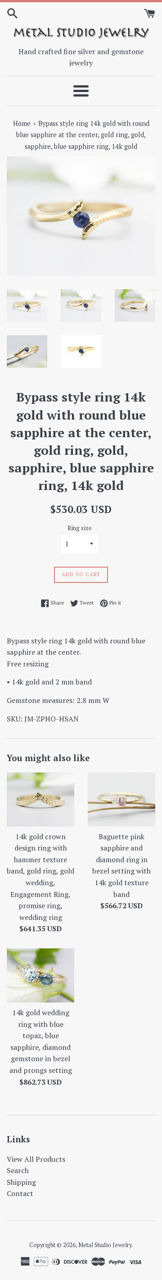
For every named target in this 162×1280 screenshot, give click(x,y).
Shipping (21, 1182)
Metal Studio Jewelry (104, 1245)
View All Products (36, 1159)
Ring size (80, 528)
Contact (20, 1193)
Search (18, 1170)
